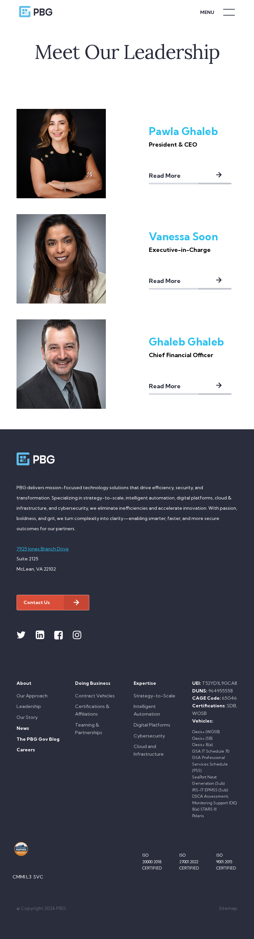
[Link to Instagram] (77, 635)
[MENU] (229, 12)
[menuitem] (39, 702)
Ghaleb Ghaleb (186, 341)
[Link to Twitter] (21, 635)
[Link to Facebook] (58, 635)
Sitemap (228, 908)
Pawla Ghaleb (183, 131)
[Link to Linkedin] (40, 635)
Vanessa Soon (183, 236)
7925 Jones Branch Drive (43, 549)
